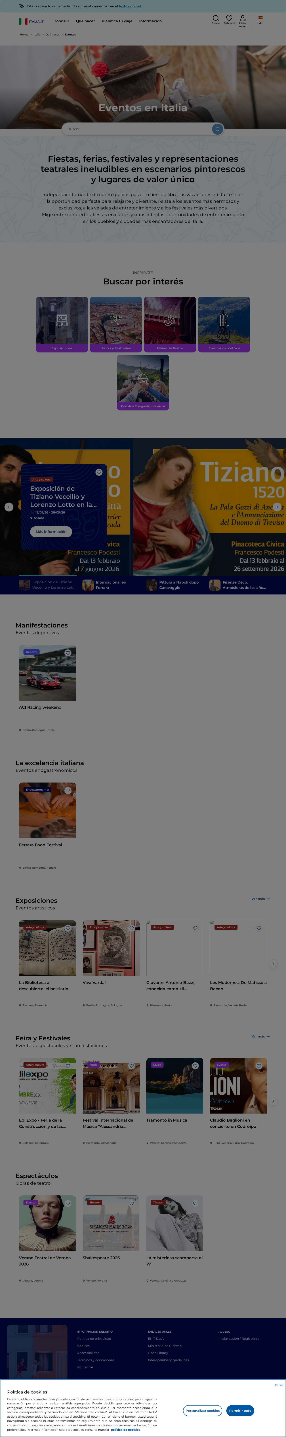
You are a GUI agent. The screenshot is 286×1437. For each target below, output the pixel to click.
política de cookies (125, 1429)
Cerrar (279, 1385)
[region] (143, 1408)
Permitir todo (240, 1411)
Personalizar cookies (203, 1411)
